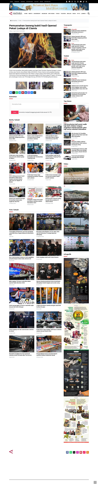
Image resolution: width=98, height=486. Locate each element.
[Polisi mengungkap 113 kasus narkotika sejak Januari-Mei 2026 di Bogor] (21, 295)
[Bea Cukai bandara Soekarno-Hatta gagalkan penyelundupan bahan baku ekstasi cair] (21, 247)
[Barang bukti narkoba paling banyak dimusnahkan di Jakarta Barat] (54, 191)
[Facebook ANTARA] (69, 1)
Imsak (74, 13)
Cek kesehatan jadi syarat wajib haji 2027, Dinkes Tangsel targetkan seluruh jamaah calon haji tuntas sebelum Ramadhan (78, 47)
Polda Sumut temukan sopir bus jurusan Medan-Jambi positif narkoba (53, 176)
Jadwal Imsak (33, 474)
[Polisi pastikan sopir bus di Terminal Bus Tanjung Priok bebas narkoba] (54, 148)
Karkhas (52, 457)
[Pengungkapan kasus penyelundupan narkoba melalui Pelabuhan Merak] (49, 343)
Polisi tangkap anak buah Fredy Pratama (47, 257)
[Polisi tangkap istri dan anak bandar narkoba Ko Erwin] (21, 319)
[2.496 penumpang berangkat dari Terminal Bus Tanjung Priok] (35, 148)
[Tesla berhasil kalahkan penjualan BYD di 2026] (67, 158)
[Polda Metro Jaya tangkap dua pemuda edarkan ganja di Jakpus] (17, 148)
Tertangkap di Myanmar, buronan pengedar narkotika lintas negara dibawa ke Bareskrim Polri (21, 233)
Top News (23, 1)
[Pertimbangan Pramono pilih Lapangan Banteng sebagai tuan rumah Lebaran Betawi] (67, 151)
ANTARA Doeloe (54, 467)
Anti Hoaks (53, 459)
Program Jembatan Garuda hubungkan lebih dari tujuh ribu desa (75, 179)
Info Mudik (51, 13)
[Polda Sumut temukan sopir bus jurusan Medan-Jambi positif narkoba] (54, 168)
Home (25, 13)
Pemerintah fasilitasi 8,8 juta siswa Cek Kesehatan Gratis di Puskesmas (76, 212)
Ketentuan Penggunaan (77, 462)
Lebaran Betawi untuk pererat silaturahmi (76, 346)
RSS (72, 474)
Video (73, 140)
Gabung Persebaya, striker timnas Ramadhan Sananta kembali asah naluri (75, 246)
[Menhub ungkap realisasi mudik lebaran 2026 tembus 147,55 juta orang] (67, 142)
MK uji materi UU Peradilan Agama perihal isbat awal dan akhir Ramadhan (79, 135)
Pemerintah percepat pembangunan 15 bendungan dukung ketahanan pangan (75, 195)
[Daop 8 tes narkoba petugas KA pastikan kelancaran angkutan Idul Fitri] (17, 191)
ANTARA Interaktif (55, 462)
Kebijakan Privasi (75, 464)
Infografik (29, 198)
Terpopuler (16, 1)
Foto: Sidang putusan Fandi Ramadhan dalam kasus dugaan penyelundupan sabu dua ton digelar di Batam (16, 179)
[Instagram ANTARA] (77, 1)
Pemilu (41, 1)
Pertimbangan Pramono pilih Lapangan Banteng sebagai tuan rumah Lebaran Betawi (79, 150)
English (69, 13)
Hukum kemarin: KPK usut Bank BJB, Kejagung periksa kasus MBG (16, 137)
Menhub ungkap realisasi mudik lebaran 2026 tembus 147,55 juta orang (79, 143)
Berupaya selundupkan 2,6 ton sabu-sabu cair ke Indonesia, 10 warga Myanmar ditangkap (47, 233)
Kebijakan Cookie (75, 467)
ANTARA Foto (47, 1)
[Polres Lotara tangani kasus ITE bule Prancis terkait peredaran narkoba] (35, 129)
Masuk (72, 459)
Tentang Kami (74, 469)
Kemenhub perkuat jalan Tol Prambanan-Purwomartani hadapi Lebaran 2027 (79, 94)
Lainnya (83, 13)
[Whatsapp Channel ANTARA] (72, 1)
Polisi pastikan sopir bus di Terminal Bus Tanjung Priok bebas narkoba (53, 157)
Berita (30, 13)
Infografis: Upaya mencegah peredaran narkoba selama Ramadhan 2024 (35, 201)
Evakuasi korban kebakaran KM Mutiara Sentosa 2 (75, 299)
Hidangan (44, 13)
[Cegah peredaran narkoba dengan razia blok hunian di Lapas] (49, 295)
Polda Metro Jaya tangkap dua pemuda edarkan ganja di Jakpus (16, 157)
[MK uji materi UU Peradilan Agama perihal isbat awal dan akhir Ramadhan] (67, 135)
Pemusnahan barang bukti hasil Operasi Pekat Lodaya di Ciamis (39, 20)
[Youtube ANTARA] (81, 1)
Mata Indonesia (54, 464)
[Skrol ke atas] (95, 482)
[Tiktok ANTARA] (83, 1)
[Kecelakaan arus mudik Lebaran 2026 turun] (76, 373)
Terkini (11, 1)
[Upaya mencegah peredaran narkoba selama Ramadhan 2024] (35, 191)
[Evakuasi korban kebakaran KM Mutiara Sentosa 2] (67, 31)
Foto (78, 13)
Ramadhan (14, 20)
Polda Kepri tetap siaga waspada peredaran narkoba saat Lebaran (35, 176)
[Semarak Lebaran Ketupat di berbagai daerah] (76, 419)
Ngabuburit (37, 13)
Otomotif (36, 1)
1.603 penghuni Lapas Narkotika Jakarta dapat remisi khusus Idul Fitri (52, 137)
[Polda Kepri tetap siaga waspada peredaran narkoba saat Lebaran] (35, 168)
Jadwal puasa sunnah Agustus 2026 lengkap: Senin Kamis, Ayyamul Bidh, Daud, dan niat (79, 87)
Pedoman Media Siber (77, 472)
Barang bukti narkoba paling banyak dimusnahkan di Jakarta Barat (53, 200)
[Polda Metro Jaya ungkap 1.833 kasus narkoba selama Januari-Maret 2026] (49, 319)
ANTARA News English (77, 457)
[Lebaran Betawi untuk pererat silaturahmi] (76, 327)
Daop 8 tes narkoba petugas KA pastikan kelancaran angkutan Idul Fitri (17, 200)
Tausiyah (63, 13)
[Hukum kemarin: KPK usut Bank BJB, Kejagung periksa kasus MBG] (17, 129)
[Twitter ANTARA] (75, 1)
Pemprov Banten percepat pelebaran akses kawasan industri (75, 229)
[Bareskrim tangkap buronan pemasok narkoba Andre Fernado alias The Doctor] (21, 343)
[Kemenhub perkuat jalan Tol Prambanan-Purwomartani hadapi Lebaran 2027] (67, 95)
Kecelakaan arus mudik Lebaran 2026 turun (73, 392)
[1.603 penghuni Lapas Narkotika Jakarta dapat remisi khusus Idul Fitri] (54, 129)
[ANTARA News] (15, 13)
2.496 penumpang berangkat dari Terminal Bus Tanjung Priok (35, 157)
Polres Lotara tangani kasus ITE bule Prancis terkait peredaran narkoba (35, 137)
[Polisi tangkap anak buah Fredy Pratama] (49, 247)
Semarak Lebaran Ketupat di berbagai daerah (75, 438)
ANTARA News (29, 1)
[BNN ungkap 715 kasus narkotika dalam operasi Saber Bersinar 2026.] (21, 271)
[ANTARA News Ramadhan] (17, 451)
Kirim (14, 112)
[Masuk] (66, 1)
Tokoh (57, 13)
